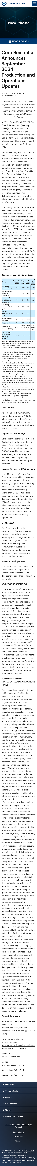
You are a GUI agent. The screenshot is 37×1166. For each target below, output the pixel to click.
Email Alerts (8, 1085)
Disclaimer (18, 1136)
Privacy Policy (18, 1132)
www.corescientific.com (12, 673)
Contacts (7, 1097)
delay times (17, 1155)
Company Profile (10, 1091)
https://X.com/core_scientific (14, 1027)
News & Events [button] (20, 41)
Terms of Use (16, 1163)
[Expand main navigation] (34, 3)
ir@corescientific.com (11, 1056)
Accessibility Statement (12, 1116)
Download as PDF (10, 95)
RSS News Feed (9, 1104)
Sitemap (7, 1110)
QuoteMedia (29, 1150)
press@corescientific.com (13, 1065)
